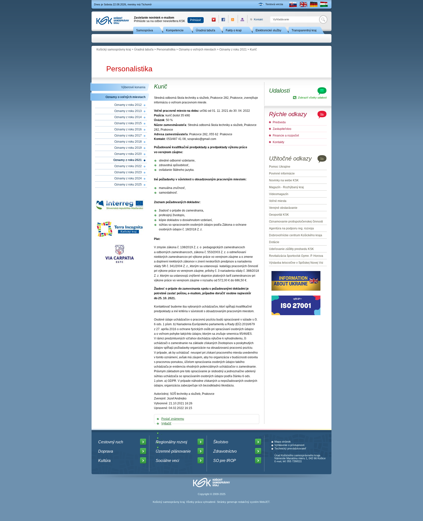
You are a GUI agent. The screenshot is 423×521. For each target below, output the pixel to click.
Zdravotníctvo (225, 451)
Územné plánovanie (173, 451)
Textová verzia (274, 4)
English (303, 4)
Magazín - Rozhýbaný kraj (286, 187)
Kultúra (104, 461)
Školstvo (220, 442)
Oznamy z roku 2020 (128, 154)
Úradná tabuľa (205, 30)
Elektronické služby (268, 30)
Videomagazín (278, 194)
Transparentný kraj (304, 30)
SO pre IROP (224, 461)
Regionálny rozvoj (171, 442)
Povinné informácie (282, 173)
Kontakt (256, 19)
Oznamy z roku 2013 (128, 111)
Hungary (324, 4)
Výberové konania (133, 87)
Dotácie (274, 242)
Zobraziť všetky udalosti (312, 97)
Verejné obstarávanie (283, 208)
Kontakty (278, 142)
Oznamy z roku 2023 (128, 172)
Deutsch (313, 4)
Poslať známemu (172, 419)
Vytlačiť (166, 423)
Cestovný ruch (110, 442)
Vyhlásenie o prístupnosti (289, 445)
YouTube (214, 19)
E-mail (277, 461)
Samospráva (144, 30)
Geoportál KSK (279, 214)
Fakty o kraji (234, 30)
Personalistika (166, 49)
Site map (242, 19)
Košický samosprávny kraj (113, 49)
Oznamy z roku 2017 (128, 135)
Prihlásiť (195, 20)
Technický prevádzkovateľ (290, 448)
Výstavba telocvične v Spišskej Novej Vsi (296, 262)
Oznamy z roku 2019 (128, 147)
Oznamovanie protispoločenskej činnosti (296, 221)
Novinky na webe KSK (284, 180)
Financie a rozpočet (286, 135)
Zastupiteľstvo (282, 129)
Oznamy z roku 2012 (128, 105)
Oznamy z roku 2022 (128, 166)
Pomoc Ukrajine (279, 166)
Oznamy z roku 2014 (128, 117)
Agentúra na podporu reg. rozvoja (291, 228)
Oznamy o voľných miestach (197, 49)
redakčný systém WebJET (254, 501)
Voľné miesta (277, 201)
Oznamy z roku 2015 (128, 123)
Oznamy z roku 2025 (128, 184)
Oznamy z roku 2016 (128, 129)
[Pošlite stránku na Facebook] (161, 433)
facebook (223, 19)
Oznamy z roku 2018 (128, 141)
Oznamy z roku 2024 (128, 178)
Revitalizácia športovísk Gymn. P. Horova (296, 256)
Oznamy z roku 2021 (233, 49)
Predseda (279, 122)
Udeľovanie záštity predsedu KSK (291, 249)
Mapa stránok (282, 441)
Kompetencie (175, 30)
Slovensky (293, 4)
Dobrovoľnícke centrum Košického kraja (295, 235)
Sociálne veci (167, 461)
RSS (233, 19)
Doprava (105, 451)
